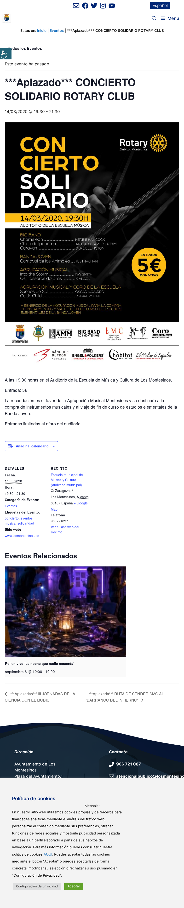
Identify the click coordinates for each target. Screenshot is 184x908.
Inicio (41, 30)
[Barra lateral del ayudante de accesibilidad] (6, 53)
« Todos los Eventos (23, 48)
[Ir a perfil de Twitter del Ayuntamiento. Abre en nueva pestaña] (94, 5)
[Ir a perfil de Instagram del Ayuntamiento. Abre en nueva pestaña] (102, 5)
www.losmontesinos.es (22, 535)
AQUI (48, 854)
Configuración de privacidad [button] (37, 886)
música (10, 523)
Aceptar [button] (74, 886)
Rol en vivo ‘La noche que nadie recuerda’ (39, 663)
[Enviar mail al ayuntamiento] (76, 5)
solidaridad (25, 523)
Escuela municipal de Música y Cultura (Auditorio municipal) (67, 479)
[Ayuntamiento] (6, 18)
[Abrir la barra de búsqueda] (154, 18)
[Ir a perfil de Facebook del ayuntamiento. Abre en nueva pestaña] (85, 5)
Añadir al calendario (32, 446)
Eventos (57, 30)
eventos (27, 518)
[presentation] (65, 611)
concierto (12, 518)
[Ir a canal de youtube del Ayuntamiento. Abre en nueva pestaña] (111, 5)
